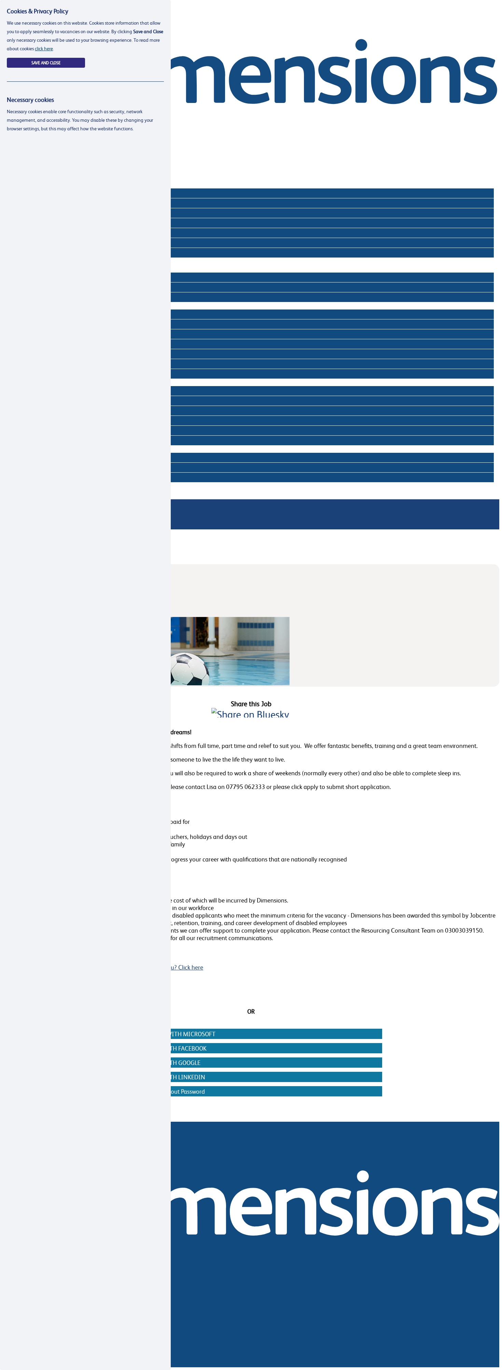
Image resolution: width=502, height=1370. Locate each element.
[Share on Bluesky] (250, 714)
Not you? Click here (178, 967)
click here (44, 48)
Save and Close (45, 62)
